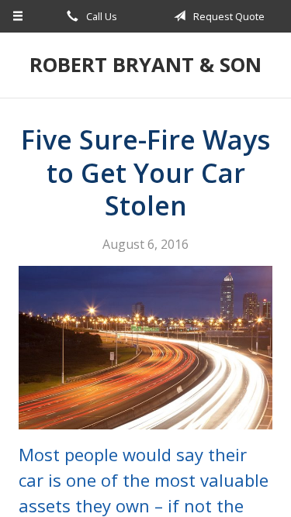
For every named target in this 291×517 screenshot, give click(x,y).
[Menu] (18, 16)
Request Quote (228, 16)
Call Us (100, 16)
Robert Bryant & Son (145, 64)
